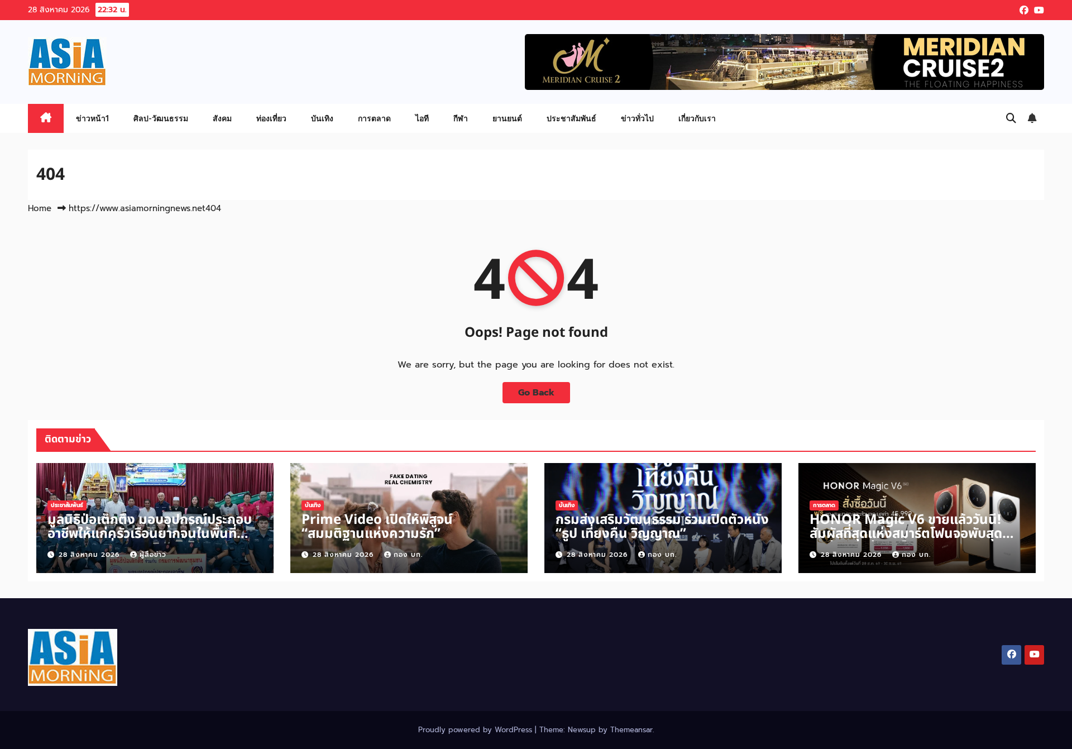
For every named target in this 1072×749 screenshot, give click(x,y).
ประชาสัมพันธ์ (571, 118)
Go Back (536, 392)
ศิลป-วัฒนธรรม (160, 118)
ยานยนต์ (507, 118)
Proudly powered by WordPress (476, 729)
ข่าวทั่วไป (637, 118)
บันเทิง (322, 118)
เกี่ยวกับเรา (697, 118)
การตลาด (374, 118)
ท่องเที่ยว (271, 118)
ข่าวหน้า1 (92, 118)
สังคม (222, 118)
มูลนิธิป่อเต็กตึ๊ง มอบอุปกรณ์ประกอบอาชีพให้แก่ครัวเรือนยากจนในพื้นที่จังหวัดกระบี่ (149, 534)
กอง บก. (408, 555)
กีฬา (460, 118)
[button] (1011, 118)
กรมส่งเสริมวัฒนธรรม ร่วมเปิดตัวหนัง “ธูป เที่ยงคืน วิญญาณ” (662, 527)
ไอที (422, 118)
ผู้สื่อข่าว (153, 555)
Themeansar (631, 729)
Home (39, 208)
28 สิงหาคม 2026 (90, 555)
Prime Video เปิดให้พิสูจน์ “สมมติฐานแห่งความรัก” (377, 527)
